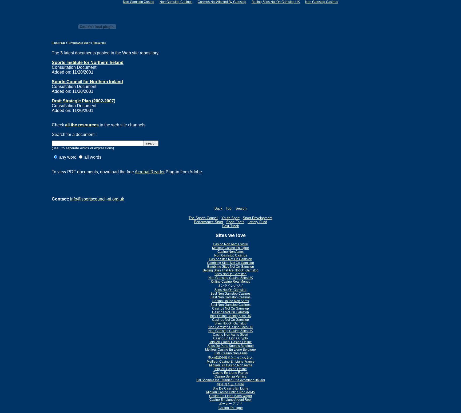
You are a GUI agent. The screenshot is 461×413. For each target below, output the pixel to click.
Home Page (58, 43)
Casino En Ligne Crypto (230, 338)
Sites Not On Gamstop (230, 274)
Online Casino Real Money (230, 281)
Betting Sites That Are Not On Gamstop (231, 270)
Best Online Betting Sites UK (230, 316)
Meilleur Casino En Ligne (230, 248)
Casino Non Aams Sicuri (230, 244)
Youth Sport (230, 218)
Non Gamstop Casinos (230, 255)
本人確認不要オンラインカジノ (230, 357)
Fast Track (230, 226)
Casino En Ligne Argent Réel (230, 400)
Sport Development (257, 218)
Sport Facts (235, 222)
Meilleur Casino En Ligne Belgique (230, 349)
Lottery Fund (257, 222)
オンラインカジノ (230, 285)
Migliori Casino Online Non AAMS (230, 392)
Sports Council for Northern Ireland (87, 81)
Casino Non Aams (230, 252)
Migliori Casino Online (230, 369)
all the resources (82, 125)
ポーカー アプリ (230, 404)
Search (241, 208)
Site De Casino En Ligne (230, 388)
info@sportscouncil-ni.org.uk (97, 199)
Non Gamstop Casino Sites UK (230, 278)
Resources (99, 43)
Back (218, 208)
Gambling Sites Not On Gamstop (230, 263)
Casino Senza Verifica (230, 376)
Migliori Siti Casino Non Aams (230, 365)
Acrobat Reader (150, 172)
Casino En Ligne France (230, 373)
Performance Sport (79, 43)
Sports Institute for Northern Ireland (88, 62)
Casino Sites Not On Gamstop (230, 259)
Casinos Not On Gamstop (230, 308)
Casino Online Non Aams (230, 301)
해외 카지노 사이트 (230, 384)
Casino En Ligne (230, 408)
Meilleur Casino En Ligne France (231, 361)
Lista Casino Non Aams (231, 353)
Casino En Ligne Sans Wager (230, 396)
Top (228, 208)
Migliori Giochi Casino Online (230, 342)
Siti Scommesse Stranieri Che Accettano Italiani (230, 380)
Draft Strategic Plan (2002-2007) (83, 101)
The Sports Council (203, 218)
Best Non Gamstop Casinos (230, 293)
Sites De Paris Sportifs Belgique (231, 346)
